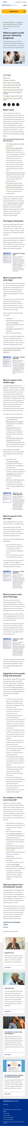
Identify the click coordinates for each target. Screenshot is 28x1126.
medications (20, 465)
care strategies (16, 864)
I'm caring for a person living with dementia (13, 1032)
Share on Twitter (9, 104)
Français (24, 2)
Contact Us (18, 2)
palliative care (11, 616)
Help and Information (8, 22)
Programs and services (12, 428)
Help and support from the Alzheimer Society (12, 98)
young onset (18, 289)
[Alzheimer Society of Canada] (9, 5)
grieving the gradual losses (13, 848)
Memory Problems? (18, 687)
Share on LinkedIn (13, 104)
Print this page (17, 104)
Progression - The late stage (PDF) (18, 572)
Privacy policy (6, 1113)
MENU (25, 5)
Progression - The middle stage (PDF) (18, 493)
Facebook (10, 1104)
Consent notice (6, 1115)
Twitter (13, 1104)
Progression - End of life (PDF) (18, 639)
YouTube (19, 1104)
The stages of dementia (9, 80)
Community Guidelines (8, 1117)
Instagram (16, 1104)
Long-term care (9, 953)
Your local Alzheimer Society (13, 187)
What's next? (6, 78)
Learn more (7, 967)
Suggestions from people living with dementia (12, 92)
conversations (15, 323)
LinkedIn (23, 1104)
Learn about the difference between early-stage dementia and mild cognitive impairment (14, 350)
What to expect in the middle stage (12, 85)
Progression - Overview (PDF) (19, 254)
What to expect (13, 144)
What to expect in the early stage (11, 82)
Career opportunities (8, 1119)
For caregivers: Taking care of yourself (12, 96)
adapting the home (11, 474)
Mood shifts (9, 329)
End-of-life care (9, 988)
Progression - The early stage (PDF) (19, 357)
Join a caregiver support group (14, 833)
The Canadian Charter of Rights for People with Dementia (13, 1076)
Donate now (14, 11)
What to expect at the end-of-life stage (13, 90)
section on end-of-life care (14, 665)
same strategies (17, 486)
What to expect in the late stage (11, 87)
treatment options (12, 203)
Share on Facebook (4, 104)
